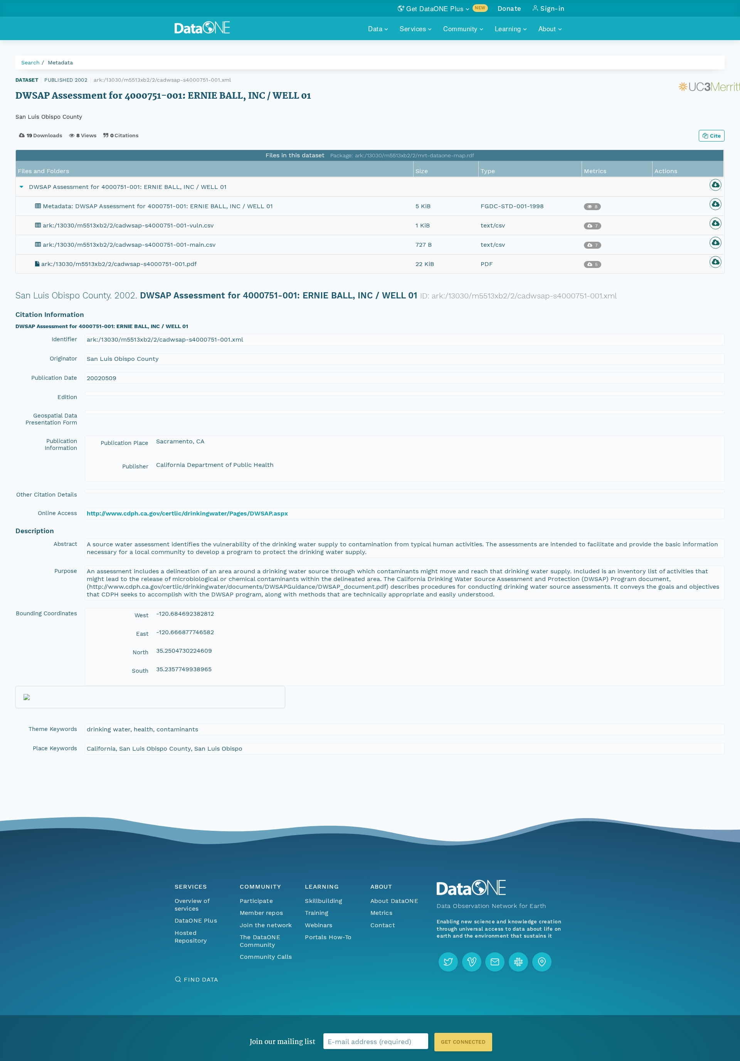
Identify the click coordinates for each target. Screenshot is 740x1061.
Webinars (318, 925)
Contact (382, 925)
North (140, 652)
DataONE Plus (196, 920)
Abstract (65, 544)
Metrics (381, 912)
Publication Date (54, 377)
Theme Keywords (53, 729)
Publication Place (124, 443)
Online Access (57, 513)
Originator (63, 358)
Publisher (135, 466)
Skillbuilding (323, 900)
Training (316, 912)
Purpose (65, 571)
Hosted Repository (191, 936)
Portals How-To (328, 937)
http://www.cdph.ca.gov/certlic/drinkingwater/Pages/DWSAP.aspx (187, 513)
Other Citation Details (46, 494)
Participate (256, 900)
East (142, 633)
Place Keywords (55, 748)
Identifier (64, 339)
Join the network (266, 925)
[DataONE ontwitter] (448, 962)
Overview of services (192, 904)
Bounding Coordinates (46, 613)
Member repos (261, 912)
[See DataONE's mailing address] (542, 962)
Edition (67, 397)
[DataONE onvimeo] (471, 962)
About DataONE (394, 900)
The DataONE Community (260, 940)
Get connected (463, 1042)
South (140, 670)
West (141, 615)
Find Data (201, 979)
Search (30, 62)
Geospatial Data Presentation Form (51, 419)
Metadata (60, 62)
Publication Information (61, 444)
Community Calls (266, 956)
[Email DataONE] (495, 962)
